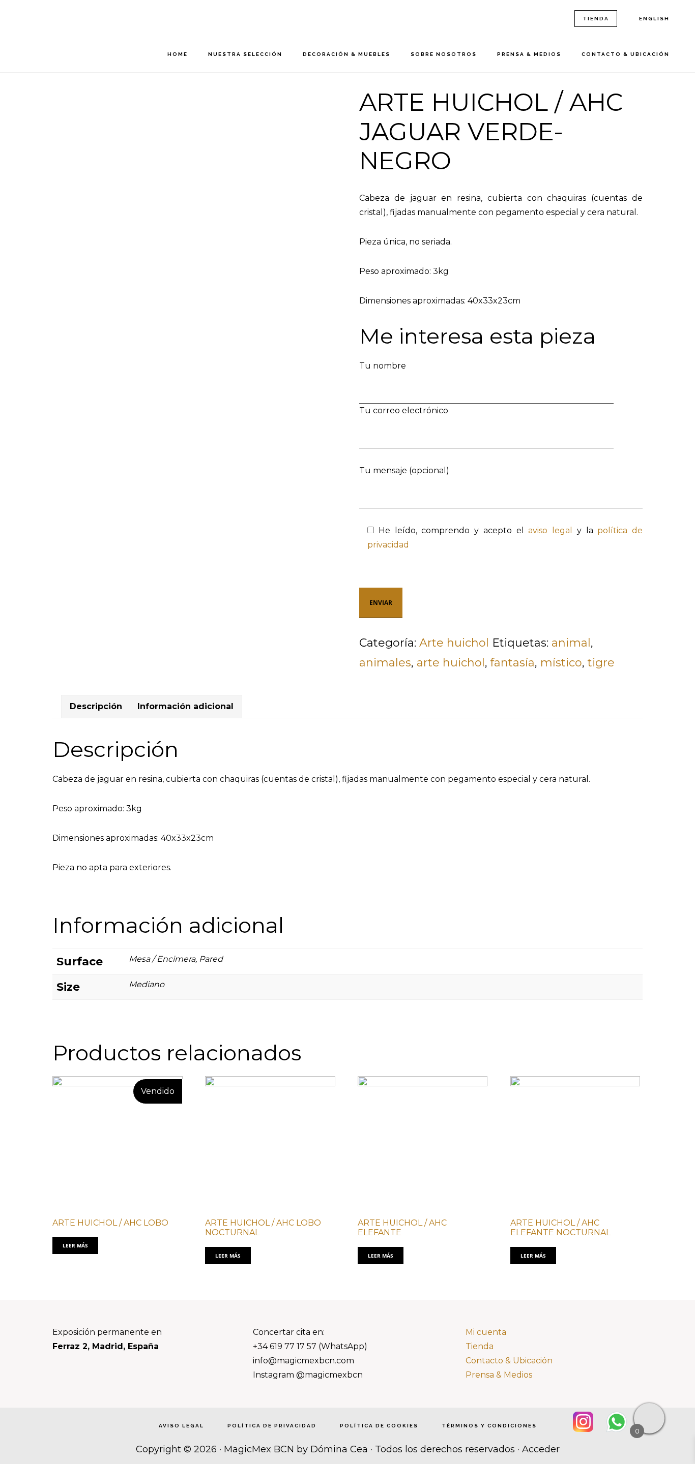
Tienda (480, 1346)
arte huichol (451, 662)
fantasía (512, 662)
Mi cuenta (486, 1332)
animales (385, 662)
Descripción (96, 706)
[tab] (96, 706)
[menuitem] (653, 19)
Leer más (75, 1245)
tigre (601, 662)
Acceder (541, 1449)
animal (571, 643)
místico (561, 662)
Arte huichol (454, 643)
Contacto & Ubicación (509, 1360)
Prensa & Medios (499, 1375)
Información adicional (185, 706)
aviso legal (550, 530)
